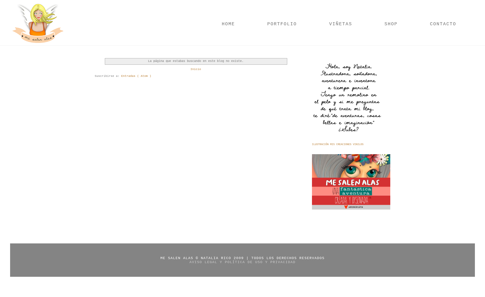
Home (228, 24)
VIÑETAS (340, 24)
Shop (391, 24)
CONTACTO (443, 24)
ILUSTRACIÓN (321, 144)
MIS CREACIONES (341, 144)
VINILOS (358, 144)
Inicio (195, 69)
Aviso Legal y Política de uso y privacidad (242, 262)
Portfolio (282, 24)
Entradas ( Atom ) (136, 76)
